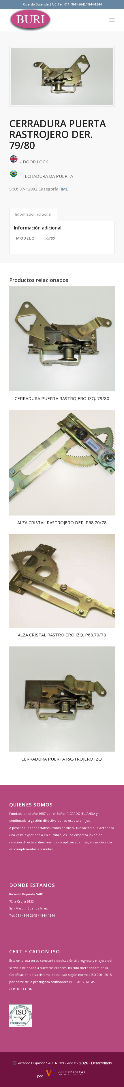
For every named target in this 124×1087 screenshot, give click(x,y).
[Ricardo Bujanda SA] (51, 19)
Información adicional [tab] (33, 214)
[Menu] (112, 20)
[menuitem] (112, 20)
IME (64, 189)
